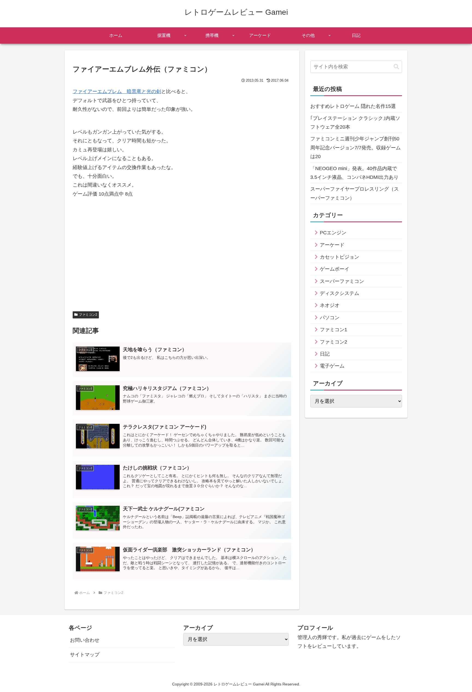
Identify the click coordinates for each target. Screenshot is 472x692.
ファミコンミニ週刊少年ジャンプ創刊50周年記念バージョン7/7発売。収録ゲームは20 (355, 147)
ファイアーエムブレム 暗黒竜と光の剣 (117, 91)
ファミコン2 (88, 315)
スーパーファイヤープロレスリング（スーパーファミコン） (354, 193)
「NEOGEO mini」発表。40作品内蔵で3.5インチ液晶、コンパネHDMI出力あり (354, 173)
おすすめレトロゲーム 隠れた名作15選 (353, 106)
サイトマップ (84, 654)
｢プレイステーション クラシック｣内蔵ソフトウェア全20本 (355, 123)
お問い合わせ (84, 640)
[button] (396, 67)
